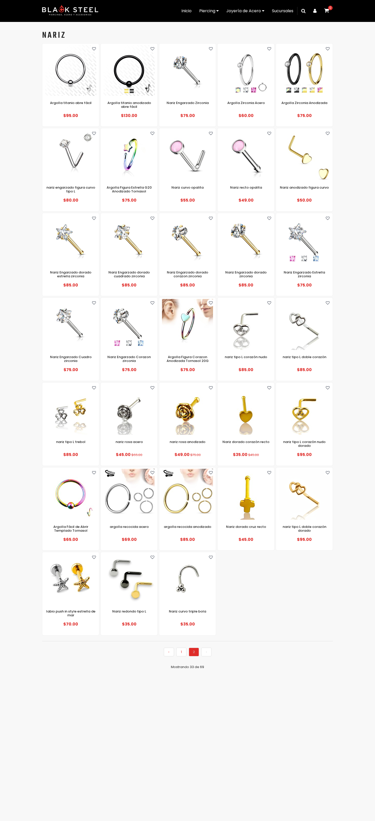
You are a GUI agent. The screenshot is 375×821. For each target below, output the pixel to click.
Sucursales (282, 11)
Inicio (186, 11)
